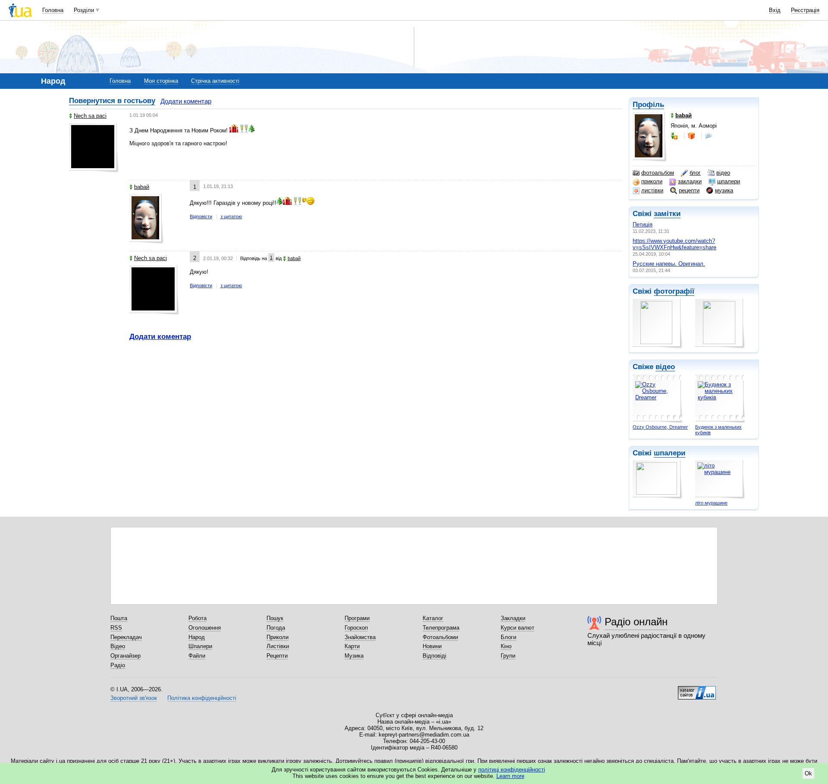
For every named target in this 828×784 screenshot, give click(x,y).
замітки (667, 214)
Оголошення (204, 627)
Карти (352, 646)
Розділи (84, 10)
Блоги (508, 637)
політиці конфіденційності (511, 769)
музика (724, 190)
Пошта (118, 618)
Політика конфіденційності (201, 698)
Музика (354, 655)
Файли (196, 655)
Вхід (775, 10)
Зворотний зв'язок (133, 698)
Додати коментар (185, 101)
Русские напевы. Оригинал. (669, 263)
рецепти (689, 190)
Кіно (506, 646)
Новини (432, 646)
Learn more (510, 776)
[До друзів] (675, 135)
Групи (508, 655)
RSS (116, 627)
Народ (196, 637)
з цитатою (231, 216)
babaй (141, 187)
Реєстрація (805, 10)
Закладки (513, 618)
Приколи (278, 637)
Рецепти (277, 655)
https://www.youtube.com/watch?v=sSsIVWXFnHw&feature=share (674, 244)
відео (723, 172)
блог (695, 172)
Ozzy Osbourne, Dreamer (660, 427)
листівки (652, 190)
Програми (357, 618)
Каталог (433, 618)
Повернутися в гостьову (112, 101)
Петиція (642, 224)
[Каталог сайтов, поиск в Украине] (697, 689)
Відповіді (434, 655)
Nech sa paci (90, 116)
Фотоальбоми (440, 637)
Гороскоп (356, 627)
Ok (808, 773)
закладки (690, 181)
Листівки (278, 646)
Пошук (275, 618)
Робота (197, 618)
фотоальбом (657, 172)
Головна (52, 10)
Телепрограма (441, 627)
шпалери (728, 181)
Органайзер (125, 655)
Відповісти (201, 216)
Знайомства (360, 637)
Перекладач (126, 637)
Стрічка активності (215, 81)
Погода (276, 627)
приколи (651, 181)
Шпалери (200, 646)
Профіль (648, 104)
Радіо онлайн (636, 621)
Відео (117, 646)
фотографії (674, 291)
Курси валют (517, 627)
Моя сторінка (161, 81)
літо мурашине (711, 502)
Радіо (117, 665)
